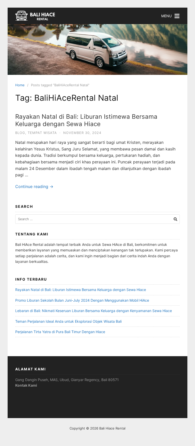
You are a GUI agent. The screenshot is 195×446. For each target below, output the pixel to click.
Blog (20, 133)
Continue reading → (34, 186)
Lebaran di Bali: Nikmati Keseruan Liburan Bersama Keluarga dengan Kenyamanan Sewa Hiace (93, 310)
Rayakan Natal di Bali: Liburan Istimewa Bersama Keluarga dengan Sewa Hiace (86, 120)
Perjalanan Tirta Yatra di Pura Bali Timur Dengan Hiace (60, 332)
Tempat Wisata (42, 133)
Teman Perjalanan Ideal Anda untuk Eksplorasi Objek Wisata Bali (68, 321)
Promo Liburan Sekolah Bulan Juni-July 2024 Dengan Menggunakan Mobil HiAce (82, 300)
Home (20, 85)
